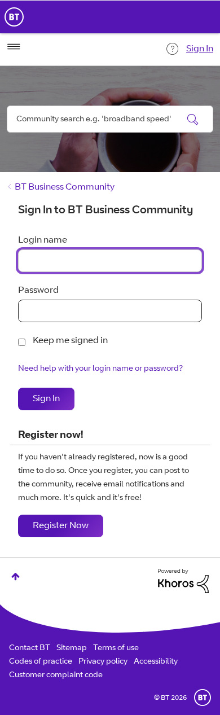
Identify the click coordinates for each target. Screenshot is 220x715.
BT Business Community (65, 187)
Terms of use (116, 648)
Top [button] (15, 576)
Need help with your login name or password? (100, 369)
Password (38, 290)
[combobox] (110, 119)
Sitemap (71, 648)
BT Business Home (14, 17)
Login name (42, 240)
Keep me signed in (70, 340)
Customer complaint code (56, 675)
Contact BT (29, 648)
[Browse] (13, 46)
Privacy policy (102, 662)
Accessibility (156, 662)
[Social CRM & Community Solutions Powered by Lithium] (183, 581)
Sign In (199, 49)
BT (202, 697)
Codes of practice (40, 662)
